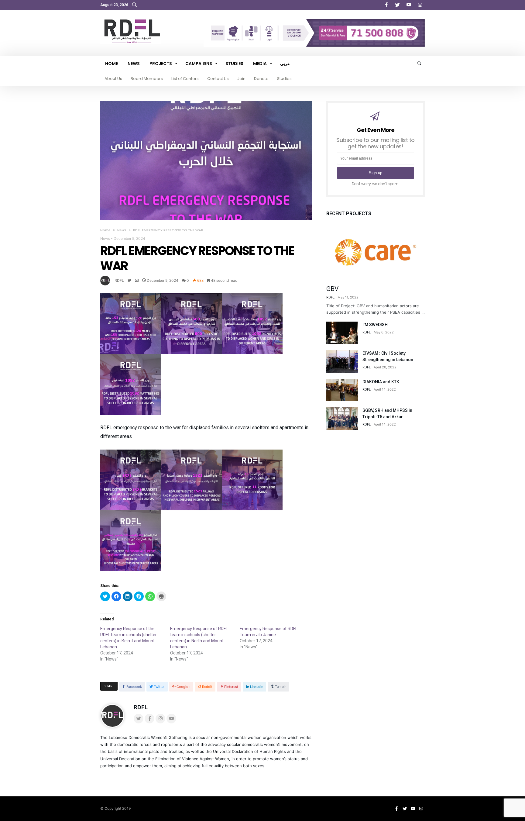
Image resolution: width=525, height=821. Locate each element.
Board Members (147, 78)
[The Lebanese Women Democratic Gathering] (130, 19)
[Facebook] (386, 5)
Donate (261, 78)
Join (241, 78)
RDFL (119, 280)
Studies (284, 78)
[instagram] (420, 5)
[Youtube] (408, 5)
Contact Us (218, 78)
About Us (113, 78)
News (121, 230)
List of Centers (185, 78)
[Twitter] (397, 5)
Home (105, 230)
